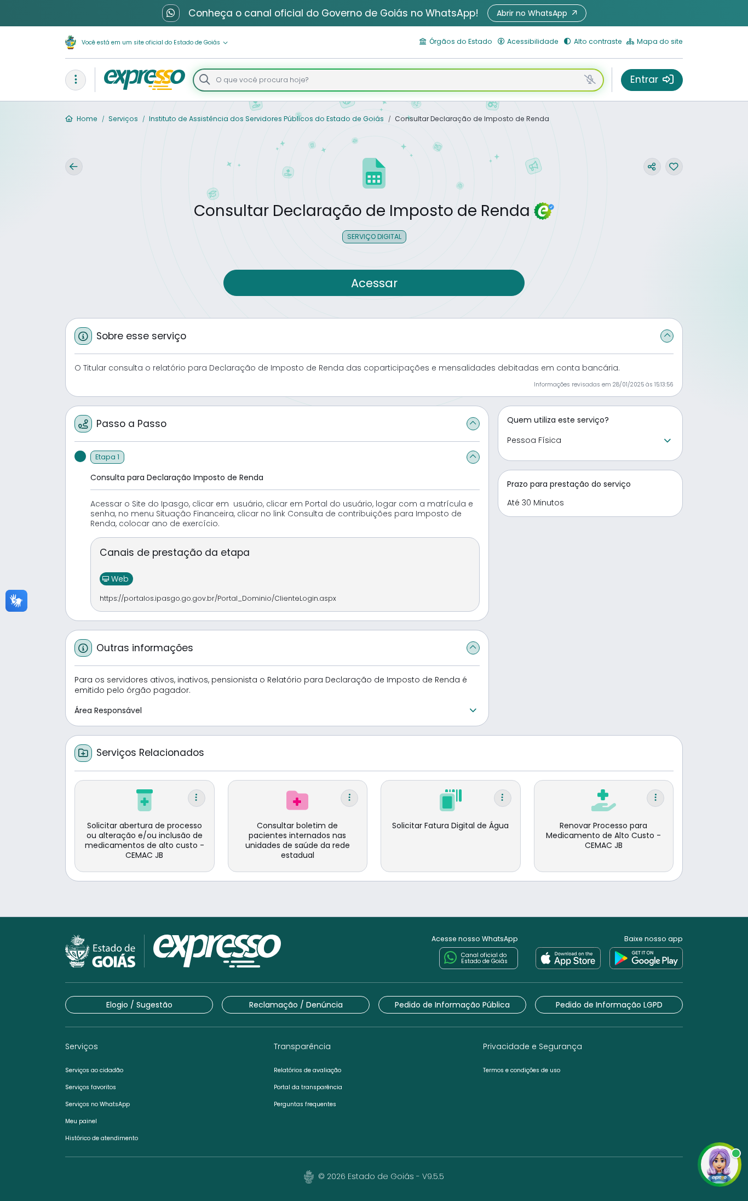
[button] (536, 13)
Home (86, 118)
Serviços (122, 118)
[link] (568, 958)
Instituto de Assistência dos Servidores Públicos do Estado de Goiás (265, 118)
